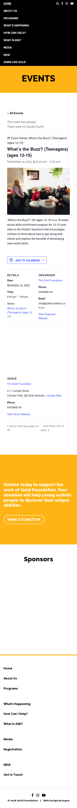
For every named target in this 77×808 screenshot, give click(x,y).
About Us (10, 11)
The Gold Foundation (50, 280)
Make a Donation (24, 519)
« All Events (15, 113)
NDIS (7, 55)
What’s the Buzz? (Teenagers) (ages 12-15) (20, 312)
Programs (11, 18)
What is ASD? (12, 40)
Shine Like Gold (15, 62)
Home (7, 3)
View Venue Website (18, 414)
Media (8, 47)
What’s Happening (16, 25)
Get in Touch (13, 774)
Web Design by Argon (56, 800)
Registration (13, 749)
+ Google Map (53, 395)
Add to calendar (27, 260)
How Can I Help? (15, 32)
